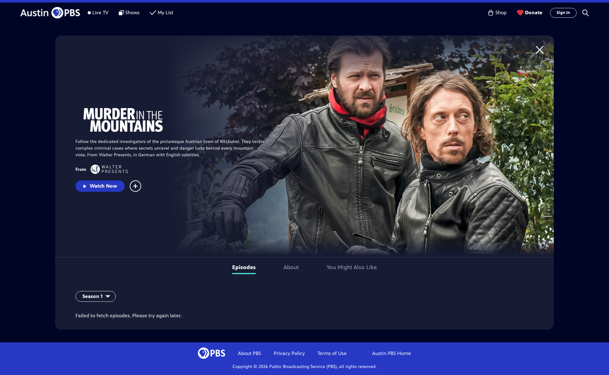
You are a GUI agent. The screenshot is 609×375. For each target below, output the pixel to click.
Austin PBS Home (391, 353)
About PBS (249, 353)
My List (166, 13)
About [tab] (291, 267)
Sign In (563, 12)
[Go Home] (540, 50)
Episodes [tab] (244, 267)
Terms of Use (332, 353)
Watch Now (103, 186)
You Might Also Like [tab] (352, 267)
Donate (533, 13)
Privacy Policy (289, 353)
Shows (132, 13)
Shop (501, 13)
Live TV (100, 13)
